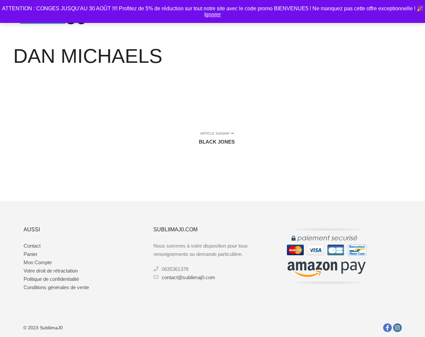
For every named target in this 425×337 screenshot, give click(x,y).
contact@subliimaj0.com (188, 277)
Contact (32, 246)
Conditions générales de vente (56, 287)
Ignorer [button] (212, 14)
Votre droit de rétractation (51, 271)
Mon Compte (38, 262)
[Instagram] (397, 327)
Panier (31, 254)
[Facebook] (387, 327)
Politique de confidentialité (51, 279)
